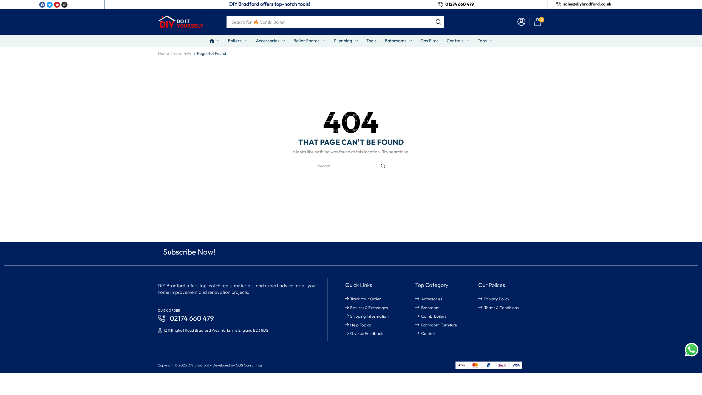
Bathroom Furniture (439, 325)
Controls (428, 333)
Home (163, 53)
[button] (521, 22)
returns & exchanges (369, 307)
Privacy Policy (496, 298)
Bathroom (430, 307)
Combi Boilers (433, 316)
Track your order (365, 298)
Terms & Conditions (501, 307)
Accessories (431, 298)
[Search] (438, 22)
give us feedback (366, 333)
